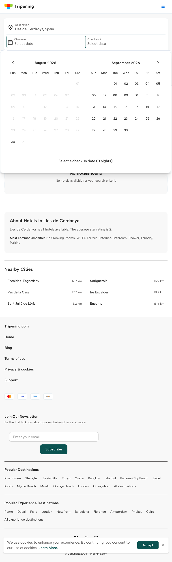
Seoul (157, 478)
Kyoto (8, 486)
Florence (99, 512)
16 (13, 119)
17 (23, 119)
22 (77, 119)
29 (77, 130)
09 (13, 107)
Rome (8, 512)
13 (56, 107)
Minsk (44, 486)
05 (45, 95)
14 (66, 107)
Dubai (21, 512)
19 (45, 119)
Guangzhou (101, 486)
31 (23, 142)
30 (13, 142)
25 (35, 130)
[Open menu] (163, 6)
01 (77, 84)
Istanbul (110, 478)
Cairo (150, 512)
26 (45, 130)
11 (34, 107)
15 (77, 107)
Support (11, 380)
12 (45, 107)
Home (9, 337)
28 (67, 130)
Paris (33, 512)
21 (66, 119)
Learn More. (48, 548)
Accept (148, 545)
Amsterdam (118, 512)
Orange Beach (63, 486)
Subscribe (53, 449)
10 (23, 107)
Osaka (79, 478)
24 (24, 130)
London (83, 486)
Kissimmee (12, 478)
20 (56, 119)
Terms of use (14, 358)
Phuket (137, 512)
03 (24, 95)
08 (77, 95)
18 (34, 119)
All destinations (125, 486)
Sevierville (50, 478)
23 (13, 130)
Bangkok (94, 478)
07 (67, 95)
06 (56, 95)
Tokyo (66, 478)
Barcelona (82, 512)
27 (56, 130)
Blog (8, 348)
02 (13, 95)
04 (34, 95)
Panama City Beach (134, 478)
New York (63, 512)
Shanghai (31, 478)
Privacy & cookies (19, 369)
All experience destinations (23, 519)
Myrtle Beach (26, 486)
